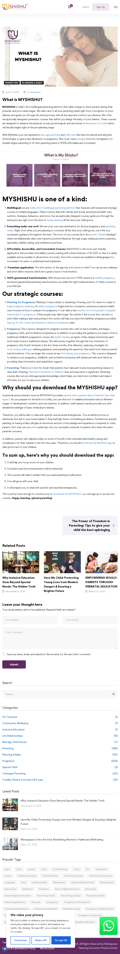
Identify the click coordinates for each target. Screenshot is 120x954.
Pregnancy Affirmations (77, 902)
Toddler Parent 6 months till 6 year (60, 779)
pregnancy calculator (45, 908)
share (34, 427)
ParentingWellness (15, 902)
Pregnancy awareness (16, 908)
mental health (39, 882)
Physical (35, 902)
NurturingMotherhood (67, 889)
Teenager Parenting (60, 773)
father (8, 875)
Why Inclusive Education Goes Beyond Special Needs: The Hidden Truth (18, 582)
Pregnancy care (71, 908)
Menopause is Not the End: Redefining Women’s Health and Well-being (62, 839)
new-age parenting (50, 134)
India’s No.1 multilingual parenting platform (52, 207)
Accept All (61, 940)
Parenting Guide (46, 895)
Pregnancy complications (99, 908)
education (101, 869)
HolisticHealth (50, 875)
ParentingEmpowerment (18, 895)
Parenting (11, 83)
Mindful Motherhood (83, 882)
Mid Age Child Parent (60, 742)
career (31, 869)
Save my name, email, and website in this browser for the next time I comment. (49, 654)
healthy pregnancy (105, 277)
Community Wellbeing (60, 723)
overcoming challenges (19, 349)
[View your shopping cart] (70, 7)
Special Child (60, 767)
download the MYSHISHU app (69, 493)
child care (70, 134)
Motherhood (107, 882)
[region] (40, 929)
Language (10, 882)
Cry (88, 869)
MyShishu (27, 889)
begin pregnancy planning (20, 306)
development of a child (95, 123)
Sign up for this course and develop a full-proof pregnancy (38, 322)
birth (19, 869)
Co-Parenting (60, 869)
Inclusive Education (60, 729)
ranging (81, 138)
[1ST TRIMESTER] (10, 819)
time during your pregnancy (75, 353)
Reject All (40, 940)
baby (7, 869)
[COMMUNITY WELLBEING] (10, 800)
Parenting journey (70, 895)
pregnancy (52, 902)
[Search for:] (60, 694)
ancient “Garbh (97, 234)
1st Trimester (60, 716)
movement (10, 889)
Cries (76, 869)
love (23, 882)
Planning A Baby (32, 83)
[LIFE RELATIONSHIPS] (10, 839)
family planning (54, 220)
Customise (20, 940)
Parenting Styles (96, 895)
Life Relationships (60, 735)
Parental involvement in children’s (46, 371)
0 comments (33, 92)
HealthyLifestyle (27, 875)
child (43, 869)
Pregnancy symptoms (89, 915)
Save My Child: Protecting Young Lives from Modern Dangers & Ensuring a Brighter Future (61, 584)
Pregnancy (13, 328)
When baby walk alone (83, 922)
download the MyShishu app (97, 442)
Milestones (59, 882)
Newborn (44, 889)
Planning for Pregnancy (21, 302)
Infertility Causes (73, 875)
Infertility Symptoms (100, 875)
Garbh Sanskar (62, 337)
